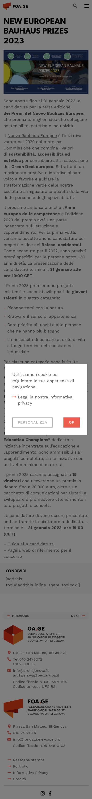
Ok (71, 422)
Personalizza (32, 422)
